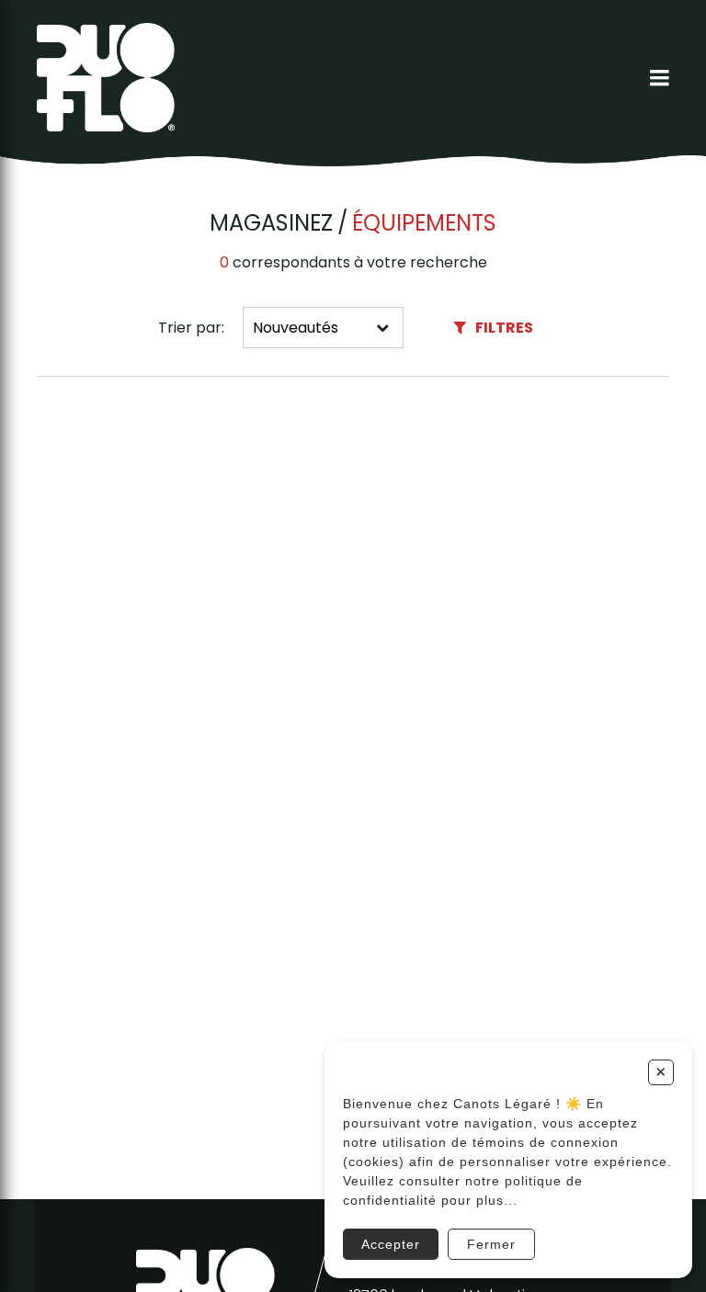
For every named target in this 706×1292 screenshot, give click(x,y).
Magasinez (271, 223)
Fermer (491, 1244)
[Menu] (659, 78)
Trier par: (191, 327)
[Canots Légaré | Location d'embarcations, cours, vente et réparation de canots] (106, 77)
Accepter (390, 1244)
